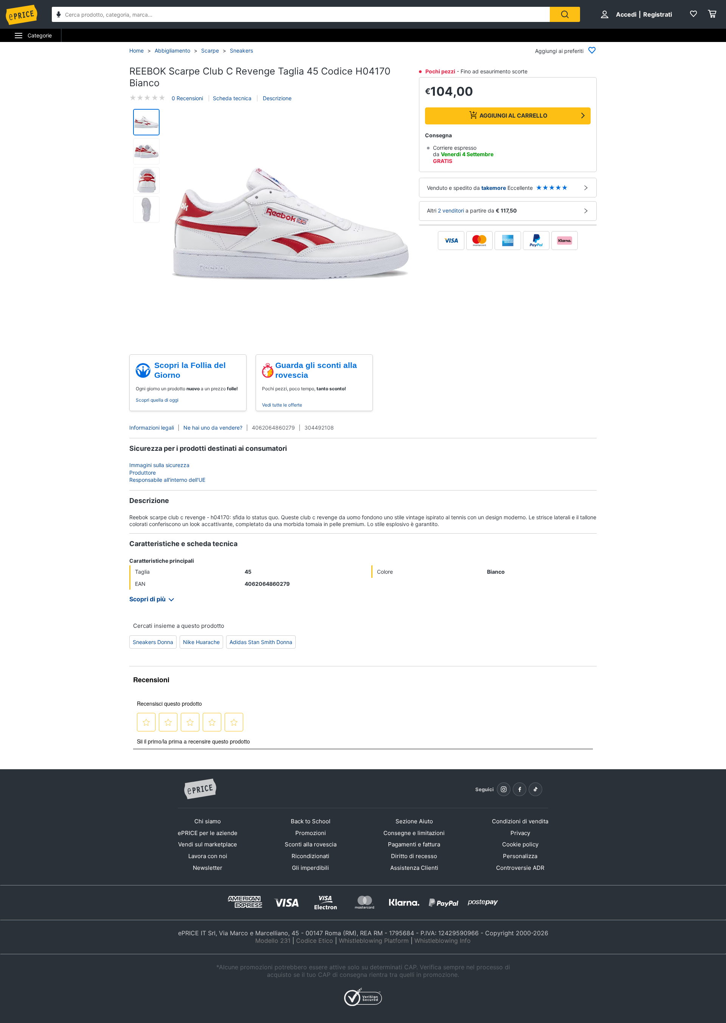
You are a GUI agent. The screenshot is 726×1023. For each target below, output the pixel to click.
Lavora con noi (207, 856)
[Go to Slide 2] (146, 151)
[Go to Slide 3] (146, 180)
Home (136, 50)
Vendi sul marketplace (207, 844)
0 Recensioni (187, 98)
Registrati (657, 14)
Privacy (520, 833)
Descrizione (276, 98)
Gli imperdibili (310, 867)
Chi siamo (207, 821)
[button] (290, 223)
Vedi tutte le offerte (282, 405)
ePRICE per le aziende (207, 833)
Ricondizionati (310, 856)
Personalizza (520, 856)
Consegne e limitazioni (414, 833)
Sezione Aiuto (414, 821)
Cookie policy (520, 844)
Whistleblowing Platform (374, 940)
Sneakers (241, 50)
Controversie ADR (520, 867)
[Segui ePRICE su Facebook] (519, 789)
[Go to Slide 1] (146, 122)
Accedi (626, 14)
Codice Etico (314, 940)
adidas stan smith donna (261, 642)
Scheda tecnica (232, 98)
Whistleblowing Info (442, 940)
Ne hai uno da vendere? (212, 427)
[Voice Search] (59, 15)
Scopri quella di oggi (157, 400)
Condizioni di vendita (520, 821)
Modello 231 (272, 940)
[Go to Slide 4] (146, 209)
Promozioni (310, 833)
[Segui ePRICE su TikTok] (535, 789)
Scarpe (210, 50)
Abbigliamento (172, 50)
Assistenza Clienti (414, 867)
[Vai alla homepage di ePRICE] (200, 789)
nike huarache (201, 642)
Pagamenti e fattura (414, 844)
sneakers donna (153, 642)
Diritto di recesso (414, 856)
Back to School (310, 821)
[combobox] (301, 14)
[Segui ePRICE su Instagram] (503, 789)
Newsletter (207, 867)
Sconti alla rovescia (311, 844)
